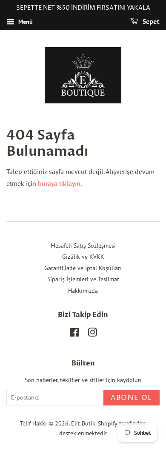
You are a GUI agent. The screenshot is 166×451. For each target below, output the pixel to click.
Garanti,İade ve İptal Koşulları (83, 268)
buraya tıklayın (59, 183)
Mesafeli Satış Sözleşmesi (83, 245)
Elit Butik (83, 423)
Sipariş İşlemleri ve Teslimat (83, 279)
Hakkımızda (83, 290)
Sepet (150, 22)
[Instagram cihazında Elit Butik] (92, 334)
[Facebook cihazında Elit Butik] (74, 334)
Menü (25, 22)
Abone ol (131, 397)
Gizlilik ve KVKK (83, 256)
